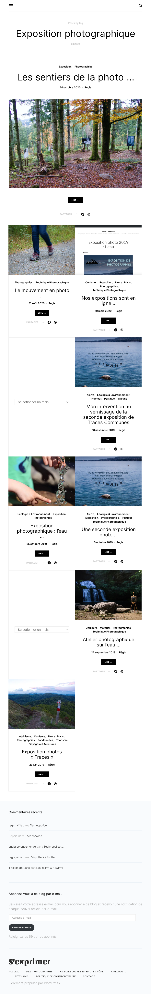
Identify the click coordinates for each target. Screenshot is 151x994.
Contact (89, 976)
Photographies (83, 66)
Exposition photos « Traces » (42, 754)
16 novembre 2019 (103, 430)
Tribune (122, 398)
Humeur (96, 398)
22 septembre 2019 (103, 652)
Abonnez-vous (21, 927)
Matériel (105, 627)
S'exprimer (29, 962)
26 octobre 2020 (70, 87)
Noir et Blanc (123, 282)
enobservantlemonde (22, 846)
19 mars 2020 (103, 310)
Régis (88, 87)
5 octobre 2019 (103, 542)
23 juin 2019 (36, 764)
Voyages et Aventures (42, 744)
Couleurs (91, 282)
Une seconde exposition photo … (109, 532)
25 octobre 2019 (37, 543)
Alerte (90, 394)
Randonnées (45, 740)
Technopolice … (40, 825)
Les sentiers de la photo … (75, 77)
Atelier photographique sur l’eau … (108, 642)
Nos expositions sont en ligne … (109, 300)
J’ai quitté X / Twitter (43, 857)
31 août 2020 (37, 303)
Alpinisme (25, 736)
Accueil (14, 971)
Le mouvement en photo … (42, 293)
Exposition (65, 66)
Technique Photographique (52, 282)
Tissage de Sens (19, 867)
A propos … (118, 971)
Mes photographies (39, 971)
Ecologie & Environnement (113, 394)
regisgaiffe (15, 825)
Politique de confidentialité (56, 976)
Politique (109, 398)
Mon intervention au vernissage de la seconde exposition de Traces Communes (108, 414)
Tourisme (62, 740)
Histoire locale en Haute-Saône (82, 971)
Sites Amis (22, 976)
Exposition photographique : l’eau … (42, 531)
